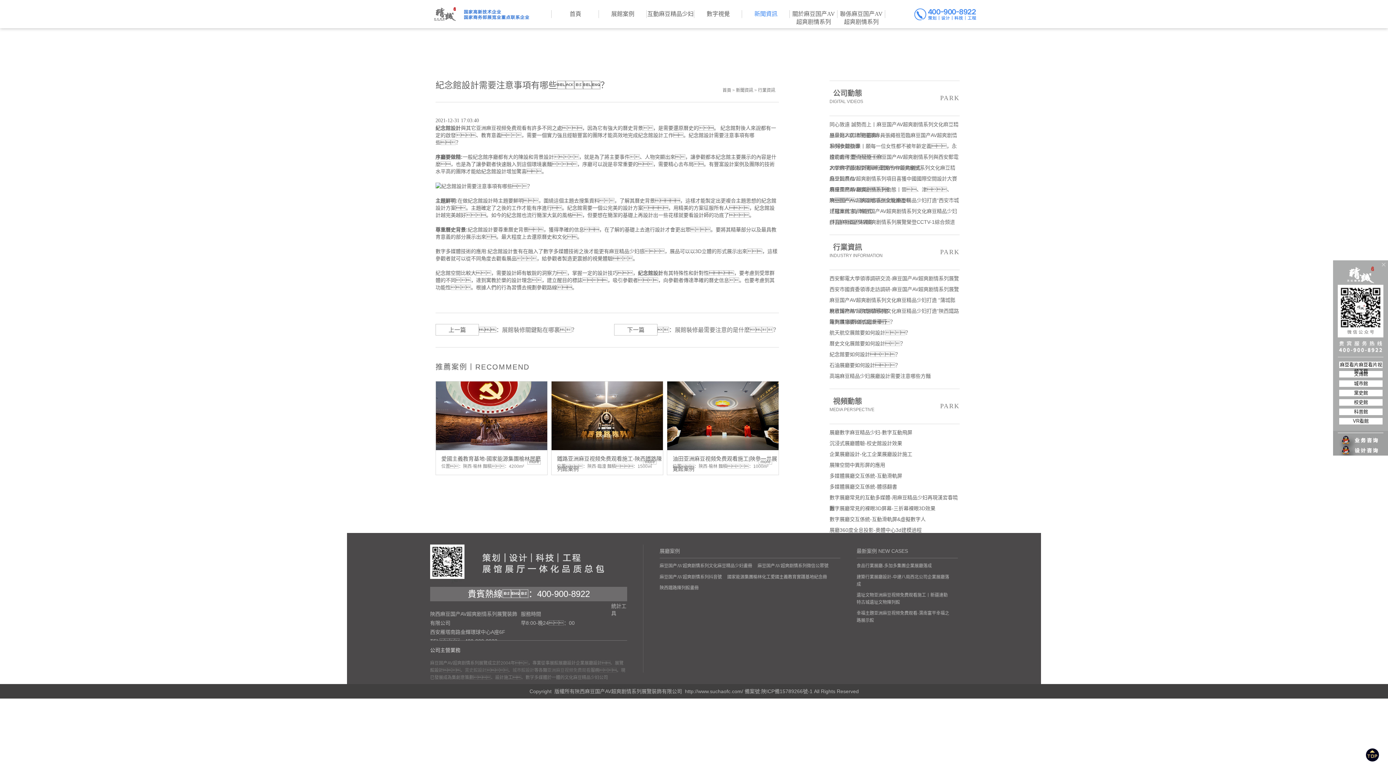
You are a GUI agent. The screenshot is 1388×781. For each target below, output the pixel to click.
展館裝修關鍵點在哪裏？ (539, 330)
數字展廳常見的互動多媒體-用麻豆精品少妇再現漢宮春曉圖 (894, 499)
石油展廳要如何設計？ (865, 365)
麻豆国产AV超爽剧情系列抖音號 (691, 577)
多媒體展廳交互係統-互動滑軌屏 (866, 476)
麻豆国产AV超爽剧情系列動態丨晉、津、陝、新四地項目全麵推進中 (891, 191)
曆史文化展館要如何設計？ (867, 343)
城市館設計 (523, 670)
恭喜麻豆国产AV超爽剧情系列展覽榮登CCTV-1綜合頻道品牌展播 (892, 223)
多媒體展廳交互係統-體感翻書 (863, 487)
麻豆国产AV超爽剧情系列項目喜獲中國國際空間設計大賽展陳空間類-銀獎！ (893, 180)
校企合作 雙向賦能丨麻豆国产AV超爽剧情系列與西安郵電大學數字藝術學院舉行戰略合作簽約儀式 (894, 158)
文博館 (1361, 374)
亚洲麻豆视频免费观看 (569, 670)
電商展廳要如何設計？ (862, 322)
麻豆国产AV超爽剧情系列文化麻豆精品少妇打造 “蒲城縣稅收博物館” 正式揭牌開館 (892, 301)
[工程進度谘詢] (1361, 446)
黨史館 (1361, 393)
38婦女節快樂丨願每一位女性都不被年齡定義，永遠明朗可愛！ (893, 147)
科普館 (1361, 411)
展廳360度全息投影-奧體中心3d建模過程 (876, 530)
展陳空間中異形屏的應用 (857, 465)
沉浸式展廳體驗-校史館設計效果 (866, 443)
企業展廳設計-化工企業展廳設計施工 (871, 454)
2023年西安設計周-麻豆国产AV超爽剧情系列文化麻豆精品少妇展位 (892, 169)
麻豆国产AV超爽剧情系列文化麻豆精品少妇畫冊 (706, 565)
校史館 (1361, 402)
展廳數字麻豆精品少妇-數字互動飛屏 (871, 432)
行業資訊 (766, 90)
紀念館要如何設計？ (865, 354)
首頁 (727, 90)
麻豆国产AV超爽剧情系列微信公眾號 (793, 565)
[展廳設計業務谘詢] (1361, 426)
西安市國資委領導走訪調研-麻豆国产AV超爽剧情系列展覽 (894, 289)
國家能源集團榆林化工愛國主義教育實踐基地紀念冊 (777, 577)
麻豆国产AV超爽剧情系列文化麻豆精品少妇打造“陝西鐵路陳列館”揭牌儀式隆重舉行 (894, 312)
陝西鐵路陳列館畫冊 (679, 587)
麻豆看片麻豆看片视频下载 (1361, 365)
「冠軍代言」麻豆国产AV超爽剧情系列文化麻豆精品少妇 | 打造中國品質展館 (893, 212)
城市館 (1361, 383)
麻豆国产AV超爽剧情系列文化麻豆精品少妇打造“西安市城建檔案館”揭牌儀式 (894, 201)
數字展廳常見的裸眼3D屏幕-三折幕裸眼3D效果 (882, 508)
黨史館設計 (476, 670)
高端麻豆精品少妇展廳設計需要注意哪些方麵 (880, 376)
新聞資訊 (744, 90)
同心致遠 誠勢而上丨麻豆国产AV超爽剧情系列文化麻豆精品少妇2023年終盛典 (894, 125)
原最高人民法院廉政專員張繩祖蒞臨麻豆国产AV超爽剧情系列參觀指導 (893, 136)
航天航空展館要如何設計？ (870, 333)
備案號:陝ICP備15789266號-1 (779, 691)
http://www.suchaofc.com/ (714, 691)
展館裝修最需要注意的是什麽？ (727, 330)
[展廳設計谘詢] (1361, 436)
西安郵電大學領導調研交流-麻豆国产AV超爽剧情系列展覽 (894, 278)
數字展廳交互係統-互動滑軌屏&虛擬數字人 (878, 519)
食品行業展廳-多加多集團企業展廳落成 (894, 565)
